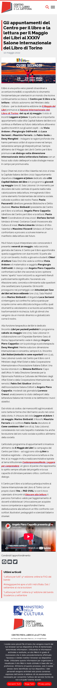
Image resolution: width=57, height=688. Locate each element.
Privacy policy (44, 684)
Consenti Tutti (14, 684)
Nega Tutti (29, 684)
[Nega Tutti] (53, 664)
